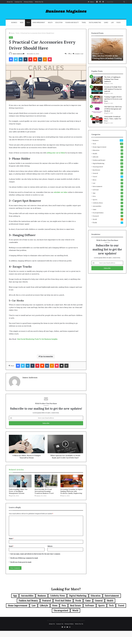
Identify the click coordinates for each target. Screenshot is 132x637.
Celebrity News (98, 203)
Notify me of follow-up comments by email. (24, 558)
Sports (95, 199)
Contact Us (18, 2)
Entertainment (97, 186)
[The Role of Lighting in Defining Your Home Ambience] (97, 80)
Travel (84, 22)
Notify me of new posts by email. (21, 562)
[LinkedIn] (21, 59)
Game (94, 209)
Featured (96, 216)
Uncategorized (98, 166)
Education (58, 22)
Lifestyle (95, 157)
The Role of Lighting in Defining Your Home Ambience (112, 79)
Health (50, 22)
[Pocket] (50, 59)
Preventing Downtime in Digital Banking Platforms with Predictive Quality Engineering (71, 491)
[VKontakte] (40, 59)
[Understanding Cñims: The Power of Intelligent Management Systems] (20, 481)
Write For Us (39, 2)
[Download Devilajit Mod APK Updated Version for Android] (97, 90)
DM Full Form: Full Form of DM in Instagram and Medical (113, 109)
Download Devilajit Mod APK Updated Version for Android (113, 89)
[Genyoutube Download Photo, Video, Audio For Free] (97, 120)
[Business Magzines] (66, 11)
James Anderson (18, 53)
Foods (119, 22)
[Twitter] (16, 59)
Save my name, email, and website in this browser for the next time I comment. (36, 554)
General (95, 173)
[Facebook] (11, 59)
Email (11, 546)
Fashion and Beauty (72, 22)
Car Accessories (46, 356)
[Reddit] (35, 59)
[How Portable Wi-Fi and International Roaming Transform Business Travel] (46, 481)
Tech (28, 22)
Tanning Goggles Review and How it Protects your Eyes (113, 99)
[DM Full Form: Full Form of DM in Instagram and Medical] (97, 110)
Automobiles (97, 206)
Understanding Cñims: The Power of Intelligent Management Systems (18, 491)
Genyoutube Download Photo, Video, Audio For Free (112, 119)
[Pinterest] (30, 59)
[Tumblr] (25, 59)
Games (106, 22)
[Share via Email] (62, 366)
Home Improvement (39, 22)
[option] (107, 49)
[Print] (66, 366)
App (94, 193)
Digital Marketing (95, 22)
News (22, 22)
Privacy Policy (28, 2)
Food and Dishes (98, 213)
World (95, 219)
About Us (10, 2)
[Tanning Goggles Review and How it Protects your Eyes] (97, 100)
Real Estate (96, 170)
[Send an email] (23, 53)
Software (96, 190)
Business (14, 22)
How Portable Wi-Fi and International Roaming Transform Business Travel (44, 491)
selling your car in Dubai (55, 153)
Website (49, 546)
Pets (94, 196)
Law (112, 22)
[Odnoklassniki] (45, 59)
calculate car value (60, 192)
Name (11, 538)
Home (12, 33)
